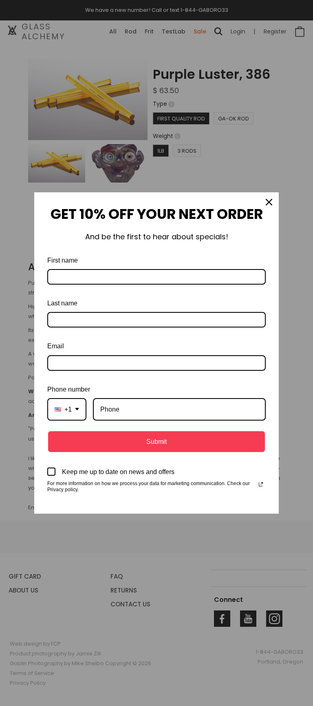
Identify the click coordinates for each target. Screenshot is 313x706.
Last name (62, 303)
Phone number (68, 389)
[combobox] (66, 409)
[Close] (269, 202)
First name (62, 260)
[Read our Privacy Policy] (261, 484)
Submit (156, 441)
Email (55, 346)
